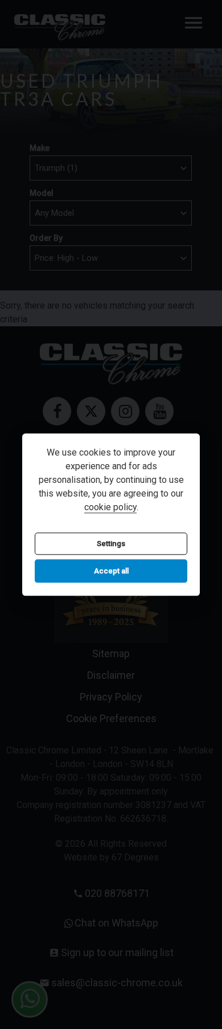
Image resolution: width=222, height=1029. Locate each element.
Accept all (111, 571)
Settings (111, 543)
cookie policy (110, 507)
